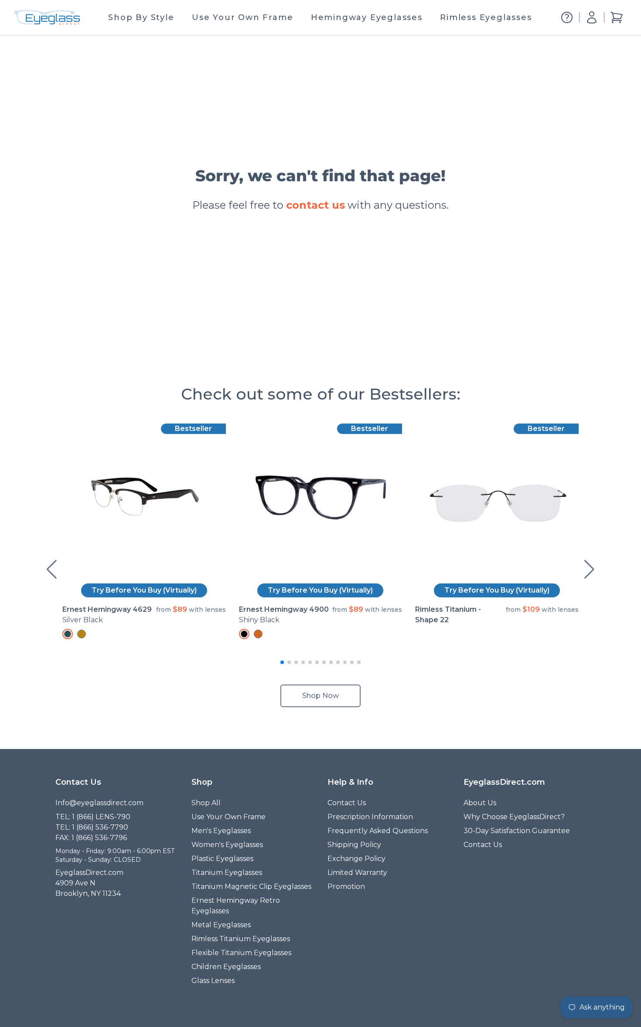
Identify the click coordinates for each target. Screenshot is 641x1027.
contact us (315, 205)
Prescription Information (370, 817)
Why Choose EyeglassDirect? (514, 817)
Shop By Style (141, 17)
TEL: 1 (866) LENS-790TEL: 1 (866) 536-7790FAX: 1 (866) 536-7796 (92, 827)
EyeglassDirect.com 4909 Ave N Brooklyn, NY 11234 (89, 883)
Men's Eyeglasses (221, 831)
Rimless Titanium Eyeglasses (240, 939)
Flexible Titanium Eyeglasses (241, 953)
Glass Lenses (213, 980)
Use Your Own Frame (242, 17)
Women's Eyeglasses (227, 845)
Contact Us (346, 803)
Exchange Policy (356, 858)
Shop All (206, 803)
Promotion (346, 886)
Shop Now (320, 695)
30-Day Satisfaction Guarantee (517, 831)
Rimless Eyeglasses (486, 17)
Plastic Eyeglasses (222, 858)
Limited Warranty (357, 872)
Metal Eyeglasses (221, 925)
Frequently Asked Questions (377, 831)
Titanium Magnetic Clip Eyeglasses (251, 886)
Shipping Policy (354, 845)
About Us (480, 803)
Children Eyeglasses (226, 967)
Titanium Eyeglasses (226, 872)
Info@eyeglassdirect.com (99, 803)
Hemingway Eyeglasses (367, 17)
